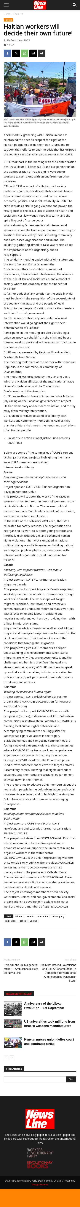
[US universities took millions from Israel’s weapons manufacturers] (13, 1023)
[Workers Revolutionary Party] (40, 1156)
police (23, 920)
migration (10, 920)
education (43, 916)
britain (18, 916)
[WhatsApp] (24, 53)
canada (29, 916)
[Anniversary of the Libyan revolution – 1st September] (13, 1008)
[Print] (41, 53)
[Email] (33, 53)
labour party (58, 916)
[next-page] (12, 1057)
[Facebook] (7, 53)
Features (18, 14)
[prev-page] (6, 1057)
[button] (6, 5)
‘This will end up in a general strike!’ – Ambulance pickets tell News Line (21, 969)
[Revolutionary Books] (40, 1167)
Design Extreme (40, 1184)
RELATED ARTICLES (19, 993)
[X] (16, 53)
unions (33, 920)
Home (7, 14)
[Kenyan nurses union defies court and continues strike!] (13, 1042)
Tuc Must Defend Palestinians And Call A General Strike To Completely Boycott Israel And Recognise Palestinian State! (58, 972)
